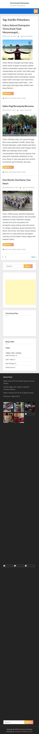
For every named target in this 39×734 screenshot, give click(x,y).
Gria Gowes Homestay (19, 3)
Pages (8, 353)
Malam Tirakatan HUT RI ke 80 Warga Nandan (18, 393)
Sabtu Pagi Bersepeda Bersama (18, 106)
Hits (13, 353)
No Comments (27, 36)
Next (33, 257)
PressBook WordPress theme (23, 731)
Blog (6, 98)
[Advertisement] (21, 292)
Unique (18, 353)
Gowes (23, 98)
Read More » (9, 93)
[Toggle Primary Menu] (36, 11)
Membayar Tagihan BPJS (11, 396)
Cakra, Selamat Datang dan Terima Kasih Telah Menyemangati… (16, 29)
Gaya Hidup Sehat (14, 98)
